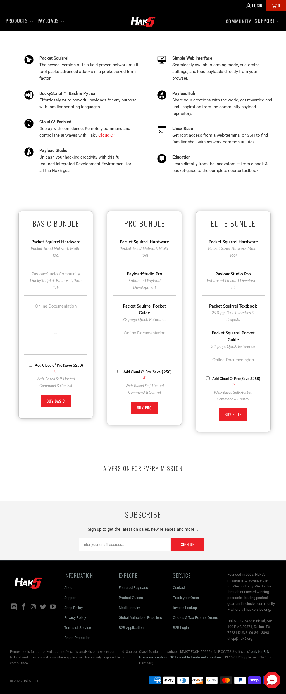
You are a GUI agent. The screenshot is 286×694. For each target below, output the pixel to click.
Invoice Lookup (185, 608)
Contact (179, 588)
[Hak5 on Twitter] (43, 607)
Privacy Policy (75, 617)
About (68, 588)
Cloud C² (106, 135)
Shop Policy (73, 608)
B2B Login (181, 627)
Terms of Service (77, 627)
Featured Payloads (133, 588)
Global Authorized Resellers (140, 617)
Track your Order (186, 598)
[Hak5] (143, 21)
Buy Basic (56, 401)
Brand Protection (77, 638)
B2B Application (131, 627)
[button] (20, 21)
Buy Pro (144, 407)
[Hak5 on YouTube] (53, 607)
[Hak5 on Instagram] (33, 607)
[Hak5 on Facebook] (24, 607)
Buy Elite (233, 414)
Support (70, 598)
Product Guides (131, 598)
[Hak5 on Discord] (14, 607)
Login (257, 5)
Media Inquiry (129, 608)
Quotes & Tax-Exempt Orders (195, 617)
